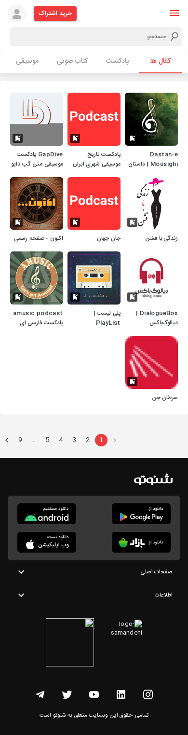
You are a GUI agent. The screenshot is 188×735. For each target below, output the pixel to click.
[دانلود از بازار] (141, 542)
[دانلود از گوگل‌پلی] (141, 513)
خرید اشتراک (55, 13)
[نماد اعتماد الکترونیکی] (70, 643)
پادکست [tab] (117, 61)
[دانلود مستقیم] (46, 513)
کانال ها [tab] (160, 61)
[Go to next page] (6, 440)
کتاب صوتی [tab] (72, 61)
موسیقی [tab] (27, 61)
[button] (174, 13)
